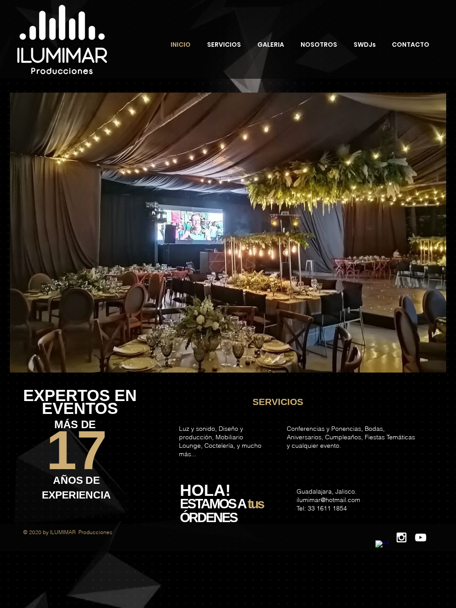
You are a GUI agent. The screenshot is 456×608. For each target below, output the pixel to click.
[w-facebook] (382, 547)
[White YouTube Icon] (421, 537)
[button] (228, 233)
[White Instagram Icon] (401, 537)
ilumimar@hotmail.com (328, 500)
